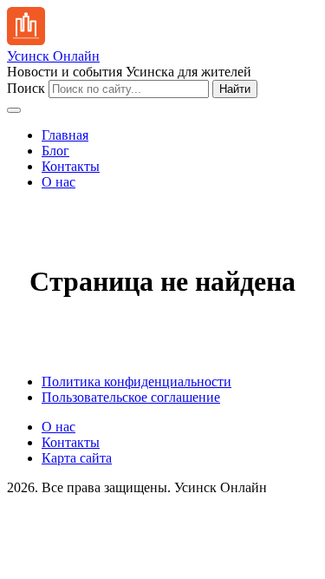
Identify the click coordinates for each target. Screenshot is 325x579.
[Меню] (14, 110)
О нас (58, 181)
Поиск (26, 88)
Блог (55, 150)
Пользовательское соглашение (131, 397)
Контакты (71, 166)
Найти (234, 88)
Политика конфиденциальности (136, 381)
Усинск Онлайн (53, 56)
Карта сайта (77, 458)
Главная (65, 135)
